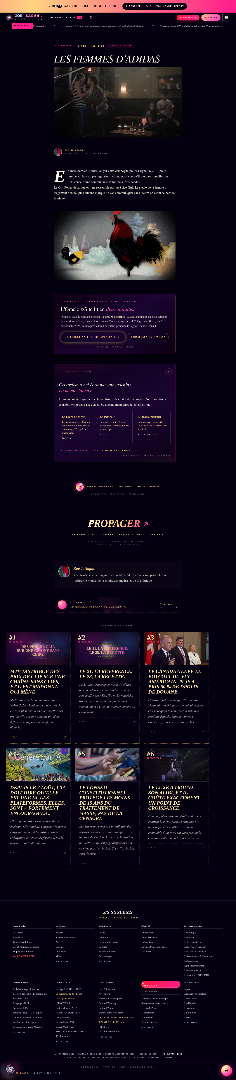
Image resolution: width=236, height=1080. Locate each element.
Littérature (61, 951)
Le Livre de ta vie (193, 942)
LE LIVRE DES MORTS (47, 1073)
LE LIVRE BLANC (17, 1073)
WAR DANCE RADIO (23, 956)
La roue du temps (192, 970)
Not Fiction (104, 993)
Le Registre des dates (66, 998)
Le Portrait (189, 937)
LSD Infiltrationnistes (109, 1031)
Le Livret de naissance (195, 951)
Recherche (18, 937)
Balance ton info (107, 951)
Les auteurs (189, 1008)
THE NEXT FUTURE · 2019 (69, 1031)
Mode (59, 956)
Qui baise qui (105, 956)
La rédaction (190, 998)
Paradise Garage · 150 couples (27, 1012)
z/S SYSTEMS (63, 1003)
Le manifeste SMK (65, 1022)
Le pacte (103, 946)
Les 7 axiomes (63, 1017)
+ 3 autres (19, 1032)
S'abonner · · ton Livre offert (155, 6)
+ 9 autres (190, 1023)
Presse (187, 1017)
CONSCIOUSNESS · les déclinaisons (117, 1017)
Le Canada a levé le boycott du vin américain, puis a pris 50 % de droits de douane (68, 26)
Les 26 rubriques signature (26, 946)
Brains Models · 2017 (66, 1008)
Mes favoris (147, 1017)
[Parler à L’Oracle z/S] (10, 1069)
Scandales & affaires (65, 937)
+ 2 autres (147, 1027)
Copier (124, 534)
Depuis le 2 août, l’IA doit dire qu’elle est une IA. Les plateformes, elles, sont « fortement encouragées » (177, 26)
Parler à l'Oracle (149, 937)
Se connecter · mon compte (154, 1003)
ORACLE (213, 17)
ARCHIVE (56, 17)
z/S (226, 1070)
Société (59, 932)
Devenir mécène (149, 1022)
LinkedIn (106, 534)
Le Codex (146, 951)
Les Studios (190, 1012)
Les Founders (190, 1003)
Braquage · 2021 (21, 1003)
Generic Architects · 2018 (68, 1012)
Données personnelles (195, 993)
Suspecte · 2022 (20, 1008)
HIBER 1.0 (104, 1026)
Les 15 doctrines (107, 989)
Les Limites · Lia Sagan (24, 1022)
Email (140, 534)
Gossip (102, 932)
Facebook (79, 534)
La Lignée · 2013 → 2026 (68, 989)
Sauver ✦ (157, 534)
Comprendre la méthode (148, 337)
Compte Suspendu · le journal (27, 1017)
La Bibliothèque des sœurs (26, 989)
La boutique (190, 932)
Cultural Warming (107, 1003)
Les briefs (103, 937)
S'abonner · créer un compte (154, 998)
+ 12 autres (105, 1037)
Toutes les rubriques (22, 942)
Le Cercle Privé (149, 1008)
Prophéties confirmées (23, 951)
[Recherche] (90, 17)
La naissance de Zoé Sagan (69, 993)
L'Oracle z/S (147, 932)
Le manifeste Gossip (108, 942)
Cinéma (59, 946)
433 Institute (62, 1036)
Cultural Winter (106, 1008)
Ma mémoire (147, 1012)
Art (57, 942)
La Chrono (18, 932)
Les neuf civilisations (194, 965)
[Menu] (226, 17)
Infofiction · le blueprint (110, 998)
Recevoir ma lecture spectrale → (93, 337)
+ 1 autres (105, 961)
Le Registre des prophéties (154, 946)
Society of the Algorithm (111, 1012)
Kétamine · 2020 (21, 998)
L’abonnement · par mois (198, 956)
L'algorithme (147, 942)
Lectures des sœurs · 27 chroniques (30, 993)
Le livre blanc (191, 960)
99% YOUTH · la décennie (111, 1022)
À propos (188, 989)
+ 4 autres (62, 961)
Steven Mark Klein (65, 1026)
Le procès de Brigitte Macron (27, 1026)
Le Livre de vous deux (195, 946)
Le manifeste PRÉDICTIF (196, 975)
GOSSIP (73, 17)
